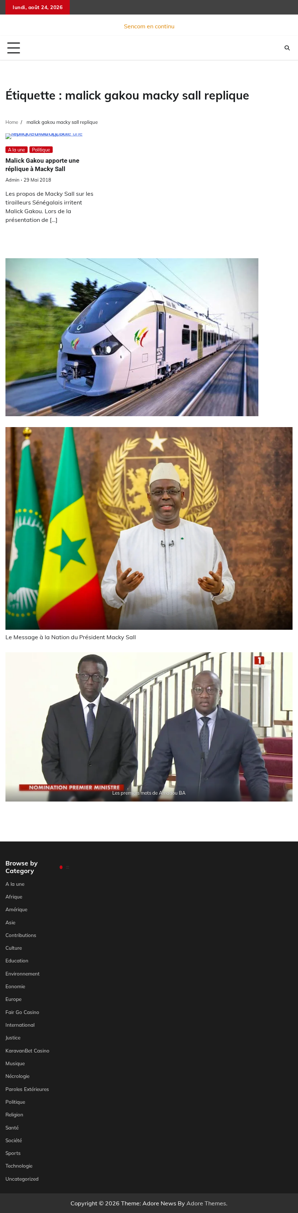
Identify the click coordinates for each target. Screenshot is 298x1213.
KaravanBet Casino (27, 1050)
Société (13, 1140)
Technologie (18, 1166)
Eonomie (15, 986)
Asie (10, 922)
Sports (13, 1153)
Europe (13, 999)
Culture (13, 948)
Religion (14, 1114)
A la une (16, 150)
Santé (12, 1127)
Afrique (13, 896)
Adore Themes (206, 1203)
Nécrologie (17, 1076)
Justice (12, 1037)
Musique (15, 1063)
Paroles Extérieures (27, 1089)
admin (12, 180)
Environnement (22, 973)
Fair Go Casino (22, 1012)
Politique (41, 150)
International (20, 1025)
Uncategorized (22, 1179)
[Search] (287, 47)
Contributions (20, 935)
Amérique (16, 909)
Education (16, 960)
